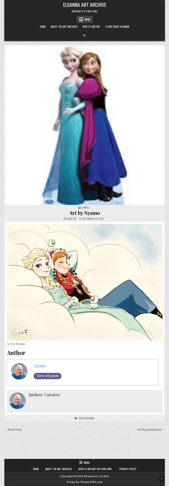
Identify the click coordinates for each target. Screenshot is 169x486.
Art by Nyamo (84, 212)
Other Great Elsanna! (117, 26)
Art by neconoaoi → (151, 429)
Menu (87, 19)
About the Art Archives (64, 26)
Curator (71, 218)
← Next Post (13, 429)
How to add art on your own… (96, 469)
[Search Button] (84, 35)
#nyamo (90, 418)
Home (43, 26)
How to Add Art (91, 26)
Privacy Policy (127, 469)
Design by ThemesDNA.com (85, 482)
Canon (85, 207)
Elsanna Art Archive (84, 4)
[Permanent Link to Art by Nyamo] (84, 125)
